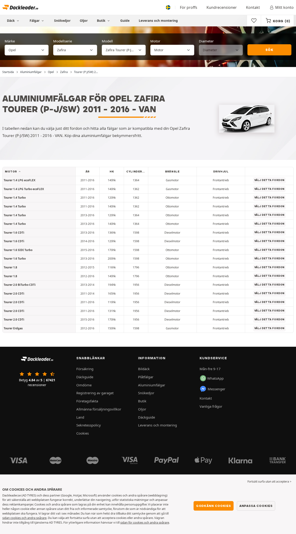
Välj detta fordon (269, 180)
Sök (269, 50)
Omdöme (84, 385)
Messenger (216, 389)
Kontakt (253, 7)
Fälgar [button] (35, 20)
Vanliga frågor (211, 406)
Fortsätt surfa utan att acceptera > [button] (269, 481)
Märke (10, 41)
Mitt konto (284, 7)
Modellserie (62, 41)
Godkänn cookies (213, 506)
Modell (107, 41)
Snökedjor (62, 20)
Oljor (84, 20)
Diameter (206, 41)
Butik (101, 20)
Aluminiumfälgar (151, 385)
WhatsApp (215, 378)
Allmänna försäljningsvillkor (98, 409)
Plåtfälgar (145, 377)
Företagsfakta (87, 401)
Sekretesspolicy (88, 425)
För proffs (188, 7)
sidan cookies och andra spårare (24, 518)
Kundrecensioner (222, 7)
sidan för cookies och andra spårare (144, 522)
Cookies (82, 433)
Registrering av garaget (95, 393)
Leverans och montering (158, 20)
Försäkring (84, 368)
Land (80, 417)
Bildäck (144, 368)
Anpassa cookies (256, 506)
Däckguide (84, 377)
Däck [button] (11, 20)
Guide (125, 20)
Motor (155, 41)
